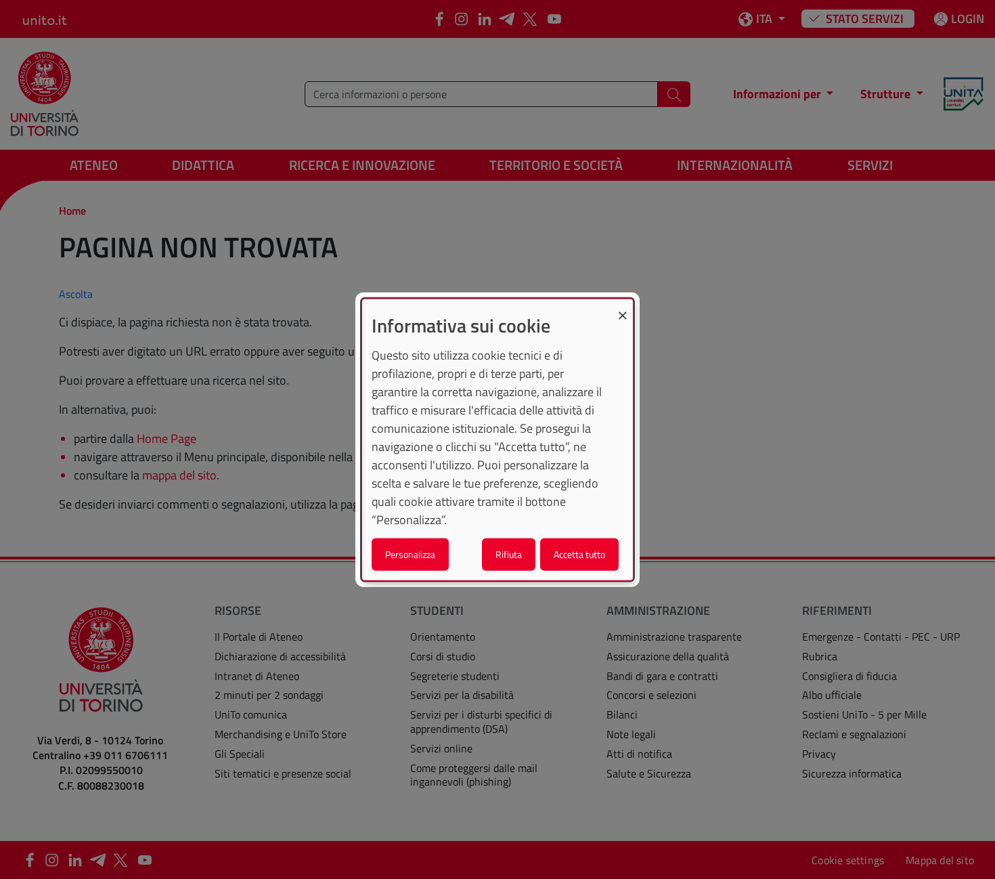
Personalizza (410, 553)
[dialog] (497, 439)
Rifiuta (508, 553)
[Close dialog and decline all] (623, 307)
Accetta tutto (579, 553)
